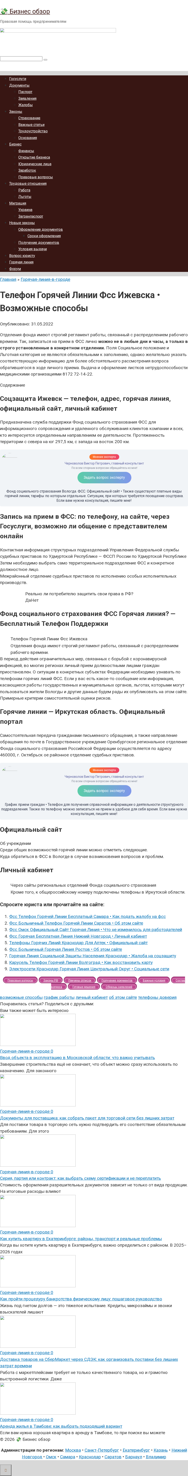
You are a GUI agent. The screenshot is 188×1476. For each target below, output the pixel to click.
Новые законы (22, 223)
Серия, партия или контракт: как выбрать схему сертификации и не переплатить (80, 1178)
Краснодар (90, 1456)
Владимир (156, 1456)
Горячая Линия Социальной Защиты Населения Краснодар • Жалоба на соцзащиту (92, 955)
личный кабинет (92, 997)
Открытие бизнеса (34, 157)
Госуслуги (17, 79)
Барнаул (133, 1456)
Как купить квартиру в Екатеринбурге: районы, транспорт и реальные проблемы (81, 1238)
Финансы (26, 151)
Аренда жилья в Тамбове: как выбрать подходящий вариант (61, 1426)
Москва (73, 1450)
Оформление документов (40, 229)
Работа (24, 190)
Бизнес (15, 144)
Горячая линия (21, 262)
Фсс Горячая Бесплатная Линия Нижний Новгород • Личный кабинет (78, 936)
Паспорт (25, 92)
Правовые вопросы (35, 177)
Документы (19, 85)
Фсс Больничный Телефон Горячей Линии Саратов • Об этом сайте (76, 923)
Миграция (17, 203)
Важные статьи (31, 125)
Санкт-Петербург (102, 1450)
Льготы (24, 196)
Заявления (27, 98)
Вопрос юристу (22, 256)
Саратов (113, 1456)
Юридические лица (34, 164)
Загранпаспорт (30, 216)
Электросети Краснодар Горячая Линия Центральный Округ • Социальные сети (89, 969)
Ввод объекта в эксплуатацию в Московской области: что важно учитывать (77, 1057)
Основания (27, 138)
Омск (51, 1456)
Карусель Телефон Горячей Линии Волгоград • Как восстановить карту (81, 962)
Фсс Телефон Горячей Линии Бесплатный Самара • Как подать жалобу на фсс (87, 916)
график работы (59, 997)
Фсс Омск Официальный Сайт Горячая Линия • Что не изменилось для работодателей (95, 929)
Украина (25, 210)
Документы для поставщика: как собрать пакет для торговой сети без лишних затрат (87, 1118)
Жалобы (25, 105)
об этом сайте (123, 997)
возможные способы (21, 997)
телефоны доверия (157, 997)
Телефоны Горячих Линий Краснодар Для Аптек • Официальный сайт (78, 942)
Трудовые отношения (28, 183)
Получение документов (38, 242)
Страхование (29, 118)
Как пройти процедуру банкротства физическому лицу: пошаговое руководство (81, 1299)
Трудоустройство (33, 131)
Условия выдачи (32, 249)
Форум (15, 269)
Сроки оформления (44, 236)
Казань (161, 1450)
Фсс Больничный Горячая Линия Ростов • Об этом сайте (65, 949)
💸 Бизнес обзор (25, 11)
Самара (67, 1456)
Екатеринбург (136, 1450)
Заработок (27, 170)
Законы (15, 111)
